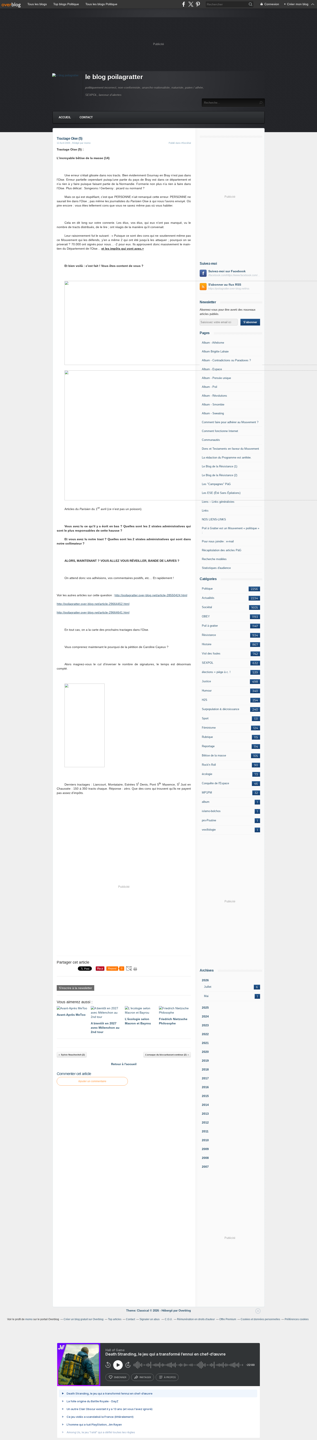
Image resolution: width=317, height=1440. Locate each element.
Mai (206, 996)
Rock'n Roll (209, 764)
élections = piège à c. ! (216, 672)
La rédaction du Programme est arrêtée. (226, 457)
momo (29, 1319)
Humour (207, 690)
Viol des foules (211, 653)
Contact (86, 117)
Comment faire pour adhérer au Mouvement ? (230, 422)
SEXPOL (207, 662)
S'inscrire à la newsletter (75, 988)
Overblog (185, 1310)
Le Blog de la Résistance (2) (219, 475)
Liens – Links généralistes (218, 501)
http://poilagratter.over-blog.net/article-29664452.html (93, 604)
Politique (207, 588)
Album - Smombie (213, 404)
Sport (205, 718)
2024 (205, 1016)
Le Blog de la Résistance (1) (219, 466)
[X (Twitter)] (190, 4)
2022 (205, 1034)
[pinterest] (198, 4)
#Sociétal (186, 143)
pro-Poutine (209, 820)
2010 (205, 1140)
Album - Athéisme (213, 342)
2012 (205, 1122)
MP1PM (207, 792)
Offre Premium (227, 1319)
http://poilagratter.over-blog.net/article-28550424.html (151, 595)
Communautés (211, 439)
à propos (170, 1377)
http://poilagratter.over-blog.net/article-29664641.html (93, 612)
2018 (205, 1069)
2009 (205, 1149)
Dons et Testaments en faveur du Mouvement (230, 448)
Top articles (114, 1319)
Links (205, 510)
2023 (205, 1025)
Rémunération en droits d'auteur (196, 1319)
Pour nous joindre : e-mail (218, 541)
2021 (205, 1043)
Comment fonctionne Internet (220, 431)
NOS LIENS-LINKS (214, 519)
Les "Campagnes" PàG (216, 484)
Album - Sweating (213, 413)
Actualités (208, 597)
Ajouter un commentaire (92, 1081)
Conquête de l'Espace (215, 783)
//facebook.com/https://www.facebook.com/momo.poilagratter (234, 275)
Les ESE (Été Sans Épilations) (221, 493)
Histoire (206, 644)
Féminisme (209, 727)
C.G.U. (169, 1319)
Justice (206, 681)
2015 (205, 1096)
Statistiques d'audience (216, 568)
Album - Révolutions (214, 395)
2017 (205, 1078)
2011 (205, 1131)
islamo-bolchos (211, 811)
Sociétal (207, 607)
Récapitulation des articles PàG (221, 550)
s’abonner (120, 1377)
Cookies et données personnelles (260, 1319)
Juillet (207, 986)
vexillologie (209, 829)
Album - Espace (212, 369)
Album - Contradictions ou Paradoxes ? (226, 360)
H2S (204, 699)
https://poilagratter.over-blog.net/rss (228, 288)
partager (145, 1377)
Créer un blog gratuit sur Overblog (84, 1319)
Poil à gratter (210, 625)
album (205, 801)
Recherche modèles (214, 559)
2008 (205, 1158)
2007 (205, 1166)
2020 (205, 1051)
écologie (207, 774)
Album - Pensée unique (216, 378)
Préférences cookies (297, 1319)
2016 (205, 1087)
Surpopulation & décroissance (220, 709)
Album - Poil (209, 386)
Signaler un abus (150, 1319)
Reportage (208, 746)
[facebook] (183, 4)
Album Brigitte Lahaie (215, 351)
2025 (205, 1007)
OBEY (206, 616)
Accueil (65, 117)
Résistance (209, 635)
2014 (205, 1105)
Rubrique (207, 737)
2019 (205, 1060)
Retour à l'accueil (124, 1064)
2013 (205, 1113)
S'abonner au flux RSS (224, 284)
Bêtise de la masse (214, 755)
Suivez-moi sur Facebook (227, 271)
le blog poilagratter (114, 76)
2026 (205, 980)
